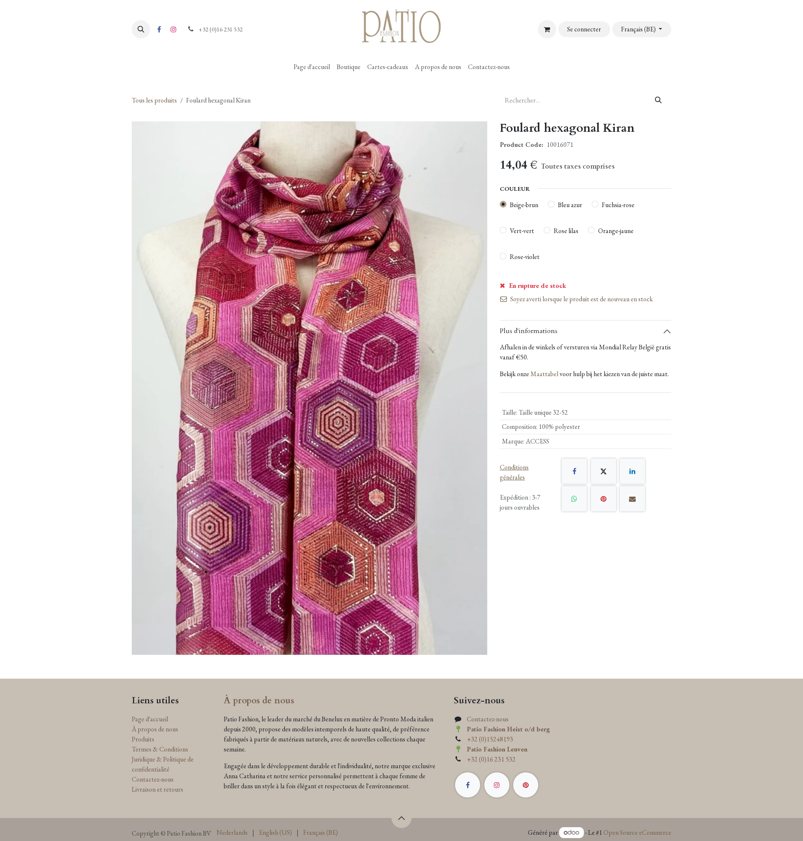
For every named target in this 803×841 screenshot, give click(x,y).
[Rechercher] (658, 100)
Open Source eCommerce (637, 832)
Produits (143, 739)
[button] (141, 29)
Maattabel (544, 373)
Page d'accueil (150, 719)
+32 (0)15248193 (490, 739)
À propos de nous (155, 729)
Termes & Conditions (160, 749)
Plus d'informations (528, 331)
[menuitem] (311, 67)
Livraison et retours (157, 789)
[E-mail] (632, 498)
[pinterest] (525, 784)
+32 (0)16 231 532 (491, 759)
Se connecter (584, 29)
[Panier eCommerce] (547, 29)
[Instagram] (173, 29)
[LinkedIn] (632, 471)
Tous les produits (154, 100)
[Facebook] (159, 29)
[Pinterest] (603, 498)
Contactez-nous (153, 779)
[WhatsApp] (574, 498)
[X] (603, 471)
